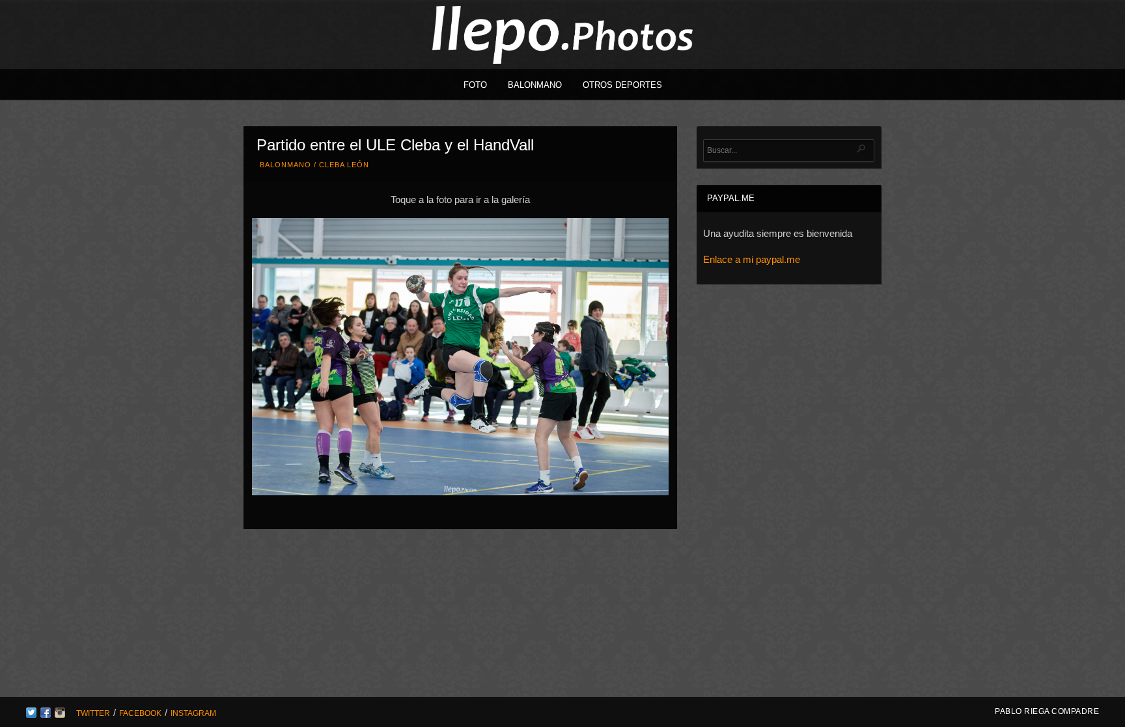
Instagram (193, 713)
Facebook (140, 713)
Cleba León (344, 165)
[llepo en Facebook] (45, 714)
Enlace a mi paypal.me (751, 259)
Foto (475, 85)
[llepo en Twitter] (31, 714)
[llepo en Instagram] (60, 714)
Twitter (93, 713)
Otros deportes (622, 85)
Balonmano (535, 85)
